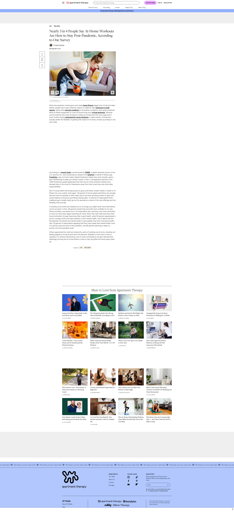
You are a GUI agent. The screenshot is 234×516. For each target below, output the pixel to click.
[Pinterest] (137, 481)
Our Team (112, 476)
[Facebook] (128, 481)
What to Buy (142, 7)
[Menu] (63, 3)
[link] (75, 314)
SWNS (87, 172)
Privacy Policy (164, 490)
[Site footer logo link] (84, 479)
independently (54, 100)
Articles (117, 7)
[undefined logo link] (77, 3)
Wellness (57, 26)
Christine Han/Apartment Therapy (60, 97)
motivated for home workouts (77, 117)
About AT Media (67, 504)
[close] (232, 509)
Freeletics (53, 177)
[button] (112, 92)
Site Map (111, 485)
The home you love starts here (36, 465)
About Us (112, 479)
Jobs (63, 507)
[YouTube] (128, 484)
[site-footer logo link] (66, 501)
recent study (66, 172)
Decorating (106, 7)
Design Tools (129, 7)
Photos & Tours (93, 7)
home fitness (88, 105)
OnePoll (91, 175)
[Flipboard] (137, 484)
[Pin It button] (57, 92)
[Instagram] (128, 477)
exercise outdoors (72, 110)
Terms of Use (153, 490)
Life (50, 26)
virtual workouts (98, 112)
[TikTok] (137, 477)
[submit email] (167, 485)
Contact (111, 482)
